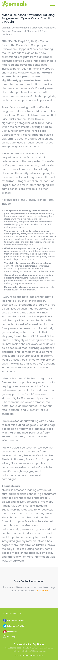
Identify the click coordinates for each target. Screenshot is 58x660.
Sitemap (40, 656)
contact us (42, 590)
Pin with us (12, 631)
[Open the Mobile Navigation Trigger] (52, 4)
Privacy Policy (30, 656)
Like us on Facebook (15, 620)
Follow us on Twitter (16, 626)
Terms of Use (19, 656)
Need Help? (11, 636)
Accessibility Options (29, 644)
